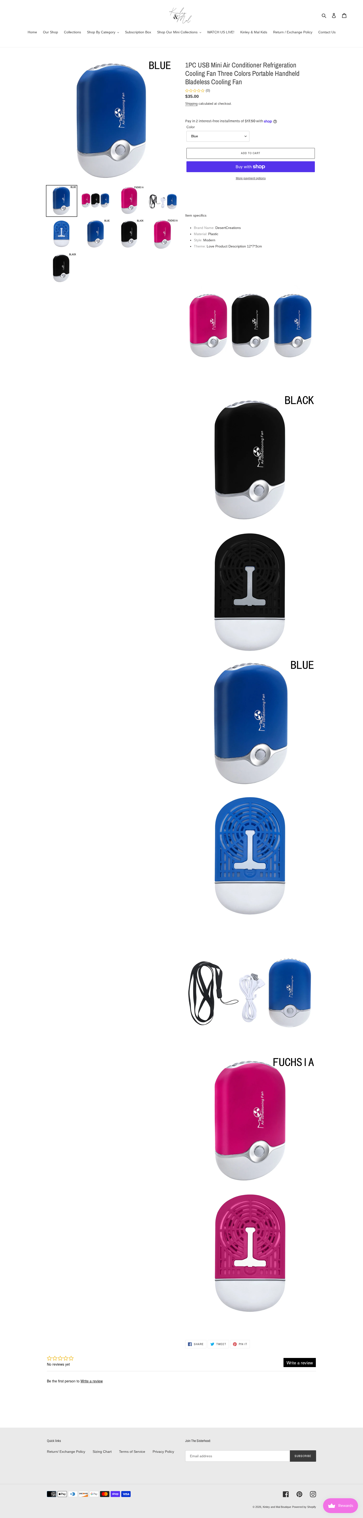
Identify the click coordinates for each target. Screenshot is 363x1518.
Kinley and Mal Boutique (277, 1506)
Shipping (191, 103)
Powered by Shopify (304, 1506)
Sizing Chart (102, 1452)
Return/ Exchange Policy (66, 1452)
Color (190, 127)
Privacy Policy (163, 1452)
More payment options (251, 178)
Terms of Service (132, 1452)
